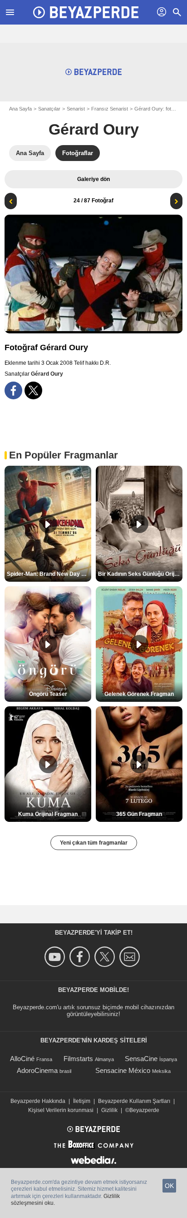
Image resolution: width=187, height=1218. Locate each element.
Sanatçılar (49, 108)
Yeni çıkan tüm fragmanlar (94, 843)
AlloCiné (22, 1058)
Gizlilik (109, 1110)
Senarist (76, 108)
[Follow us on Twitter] (106, 956)
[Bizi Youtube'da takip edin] (56, 956)
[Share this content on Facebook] (13, 390)
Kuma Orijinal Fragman (48, 814)
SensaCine (141, 1058)
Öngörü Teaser (48, 694)
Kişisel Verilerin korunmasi (61, 1110)
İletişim (81, 1101)
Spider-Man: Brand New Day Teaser (49, 574)
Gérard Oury (94, 129)
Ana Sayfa (20, 108)
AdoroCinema (37, 1070)
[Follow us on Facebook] (81, 956)
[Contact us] (131, 956)
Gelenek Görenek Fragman (139, 694)
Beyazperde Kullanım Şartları (134, 1101)
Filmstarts (78, 1058)
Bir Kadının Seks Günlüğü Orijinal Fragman (140, 574)
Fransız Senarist (109, 108)
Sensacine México (122, 1070)
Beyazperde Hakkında (37, 1101)
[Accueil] (85, 12)
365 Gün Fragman (139, 814)
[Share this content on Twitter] (33, 390)
